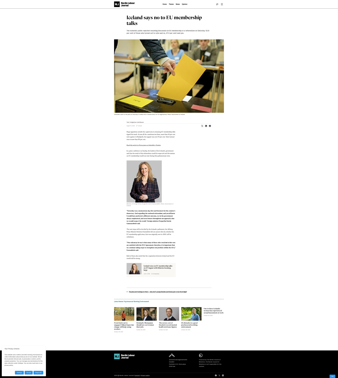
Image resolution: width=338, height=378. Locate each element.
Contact (137, 375)
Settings (19, 372)
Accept (28, 372)
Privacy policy (145, 375)
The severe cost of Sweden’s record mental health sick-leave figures (168, 325)
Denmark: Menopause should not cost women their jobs (145, 325)
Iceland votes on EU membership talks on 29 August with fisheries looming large (158, 268)
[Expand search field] (217, 4)
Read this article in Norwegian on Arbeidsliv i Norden (144, 145)
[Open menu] (222, 4)
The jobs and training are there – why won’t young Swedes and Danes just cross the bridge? (158, 292)
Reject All (38, 372)
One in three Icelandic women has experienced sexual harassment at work (213, 311)
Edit (332, 376)
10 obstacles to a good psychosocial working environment (189, 325)
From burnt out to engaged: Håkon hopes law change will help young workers (124, 326)
